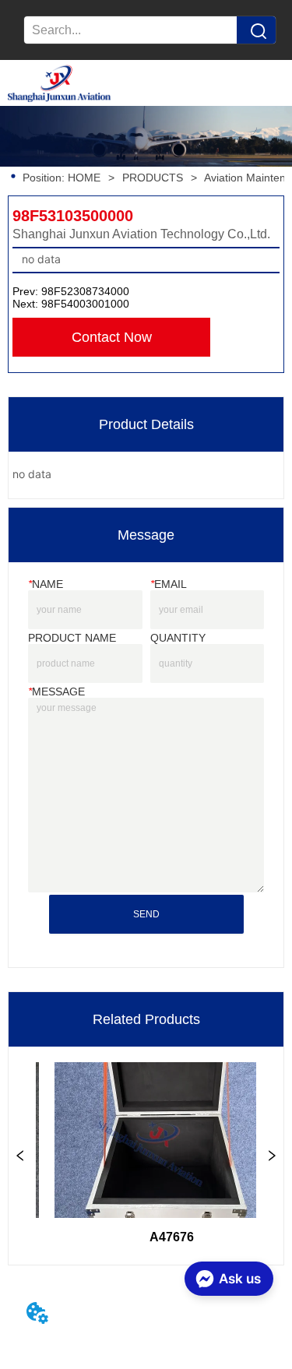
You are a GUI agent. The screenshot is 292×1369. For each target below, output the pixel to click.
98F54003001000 (85, 303)
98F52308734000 (85, 291)
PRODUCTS (152, 177)
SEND (146, 914)
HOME (84, 177)
